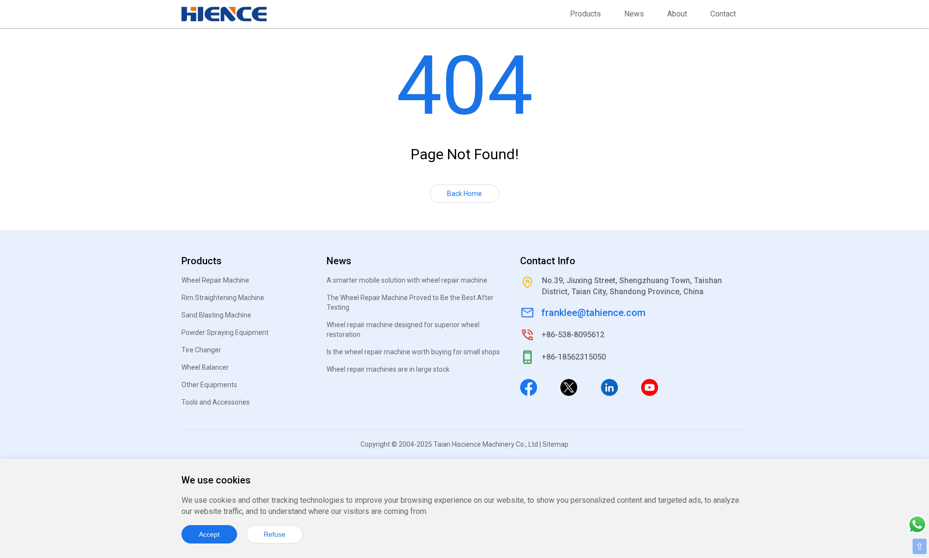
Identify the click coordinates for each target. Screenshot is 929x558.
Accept (209, 534)
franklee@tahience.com (593, 312)
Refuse (274, 534)
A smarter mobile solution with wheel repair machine (407, 280)
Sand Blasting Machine (216, 315)
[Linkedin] (609, 387)
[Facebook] (528, 387)
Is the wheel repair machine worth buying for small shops (413, 352)
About (677, 13)
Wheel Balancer (205, 367)
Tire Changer (201, 350)
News (634, 13)
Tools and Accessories (215, 402)
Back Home (464, 193)
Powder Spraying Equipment (225, 332)
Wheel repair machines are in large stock (388, 369)
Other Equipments (209, 385)
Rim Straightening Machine (222, 298)
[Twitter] (568, 387)
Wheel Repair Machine (215, 280)
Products (585, 13)
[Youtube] (649, 387)
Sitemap (555, 444)
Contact (723, 13)
